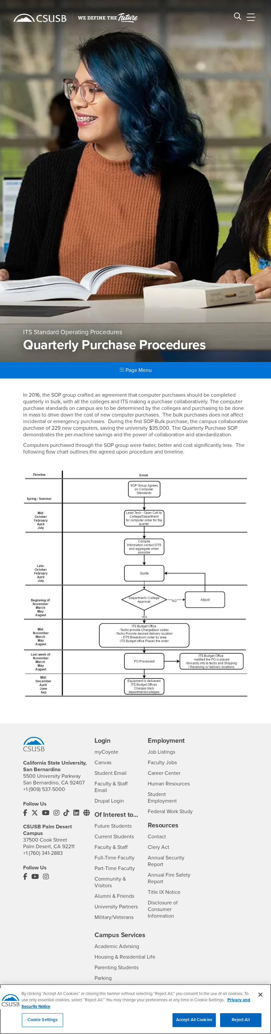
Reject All (241, 1019)
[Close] (260, 994)
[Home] (40, 18)
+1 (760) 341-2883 (43, 853)
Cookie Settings (42, 1019)
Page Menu (138, 370)
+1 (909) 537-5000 (44, 789)
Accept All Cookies (194, 1019)
